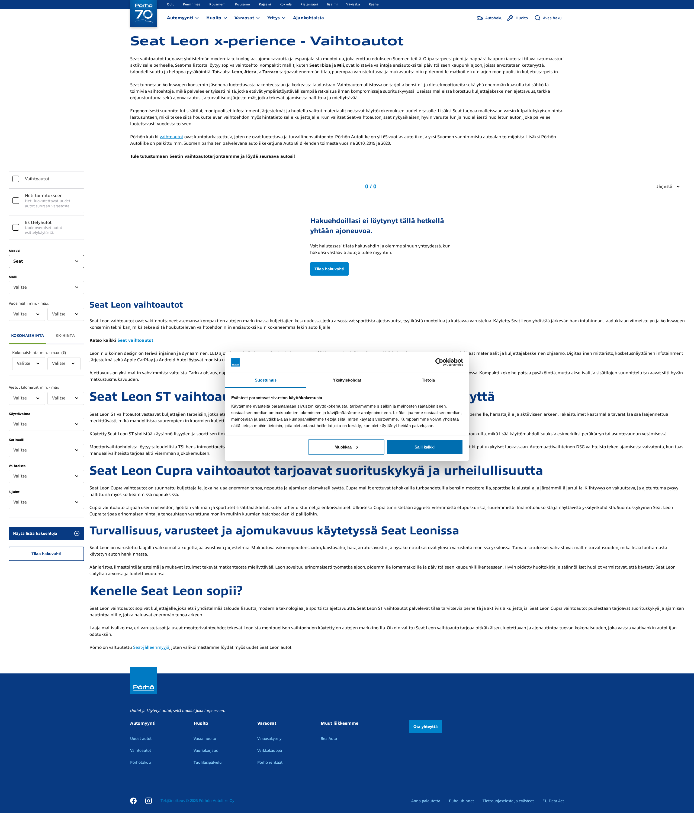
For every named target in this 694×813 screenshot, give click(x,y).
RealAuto (329, 739)
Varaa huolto (205, 739)
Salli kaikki (425, 446)
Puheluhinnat (461, 801)
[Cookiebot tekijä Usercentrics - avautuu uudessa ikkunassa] (439, 362)
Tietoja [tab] (428, 380)
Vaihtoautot (140, 751)
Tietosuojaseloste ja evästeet (508, 801)
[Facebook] (133, 800)
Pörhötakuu (140, 762)
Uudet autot (141, 739)
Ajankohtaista (308, 17)
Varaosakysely (269, 739)
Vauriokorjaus (206, 751)
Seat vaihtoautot (135, 340)
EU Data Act (553, 801)
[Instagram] (148, 800)
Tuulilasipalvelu (208, 762)
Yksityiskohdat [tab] (347, 380)
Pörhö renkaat (269, 762)
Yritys (273, 17)
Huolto (213, 17)
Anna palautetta (425, 801)
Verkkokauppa (269, 751)
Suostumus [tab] (266, 380)
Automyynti (180, 17)
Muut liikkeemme (339, 723)
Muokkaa (343, 446)
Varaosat (244, 17)
